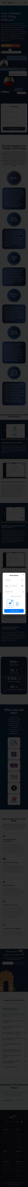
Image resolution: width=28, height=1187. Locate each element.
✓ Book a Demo (14, 611)
